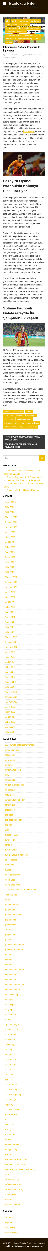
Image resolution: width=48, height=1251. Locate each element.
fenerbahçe (10, 880)
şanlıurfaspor (11, 1064)
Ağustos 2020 (11, 692)
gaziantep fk (10, 920)
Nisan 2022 (10, 597)
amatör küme (11, 780)
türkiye (8, 1154)
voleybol (8, 1199)
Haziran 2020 (11, 702)
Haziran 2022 (11, 587)
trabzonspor (10, 1134)
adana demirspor (12, 750)
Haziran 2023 (11, 527)
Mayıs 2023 (10, 532)
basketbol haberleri (13, 820)
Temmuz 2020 (11, 697)
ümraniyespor (11, 1194)
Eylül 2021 (9, 632)
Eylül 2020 (9, 687)
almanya (9, 765)
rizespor (8, 1055)
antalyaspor (10, 795)
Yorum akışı (10, 1227)
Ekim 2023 (9, 507)
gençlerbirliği (11, 925)
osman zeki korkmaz (30, 423)
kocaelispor (10, 1005)
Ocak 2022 (10, 612)
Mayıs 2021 (10, 652)
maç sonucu (10, 1015)
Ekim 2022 (9, 567)
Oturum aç (9, 1217)
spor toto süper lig (25, 39)
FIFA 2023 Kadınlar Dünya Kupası (20, 890)
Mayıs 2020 (10, 707)
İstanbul (19, 415)
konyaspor (9, 1010)
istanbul (8, 965)
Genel (8, 24)
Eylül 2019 (9, 732)
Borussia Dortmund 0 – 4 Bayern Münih (24, 477)
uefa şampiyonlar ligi (14, 1189)
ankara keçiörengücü (14, 785)
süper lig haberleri (13, 1109)
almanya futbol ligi (13, 770)
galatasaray (35, 21)
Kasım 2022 (10, 562)
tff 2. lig (8, 1129)
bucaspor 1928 (11, 835)
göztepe (8, 940)
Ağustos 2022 (11, 577)
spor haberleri (11, 39)
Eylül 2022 (9, 572)
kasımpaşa (10, 1000)
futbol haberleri (23, 21)
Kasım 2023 (10, 502)
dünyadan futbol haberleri (16, 855)
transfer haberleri (12, 1144)
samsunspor (10, 1059)
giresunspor (10, 935)
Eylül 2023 (9, 512)
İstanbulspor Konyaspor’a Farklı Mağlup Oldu (22, 438)
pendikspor (10, 1040)
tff (5, 1119)
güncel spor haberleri (14, 28)
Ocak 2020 (10, 727)
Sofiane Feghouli (11, 427)
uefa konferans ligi (13, 1184)
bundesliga (10, 840)
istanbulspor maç (30, 35)
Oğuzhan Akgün (12, 1024)
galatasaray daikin (13, 915)
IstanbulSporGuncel (33, 55)
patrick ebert (10, 1034)
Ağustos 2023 (11, 517)
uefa (7, 1174)
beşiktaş (8, 825)
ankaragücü (10, 790)
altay (7, 775)
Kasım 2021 (10, 622)
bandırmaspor (11, 805)
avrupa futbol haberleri (15, 800)
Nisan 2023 (10, 537)
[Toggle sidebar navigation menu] (4, 3)
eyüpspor (9, 870)
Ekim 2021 (9, 627)
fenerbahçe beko (12, 885)
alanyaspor (10, 760)
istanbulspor (10, 32)
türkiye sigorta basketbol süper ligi (20, 1169)
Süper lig (37, 39)
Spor (40, 35)
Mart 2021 (9, 662)
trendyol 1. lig (11, 1149)
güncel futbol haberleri (21, 24)
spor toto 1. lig (11, 1089)
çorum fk (8, 845)
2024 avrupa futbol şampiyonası (19, 745)
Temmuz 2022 (11, 582)
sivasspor (9, 1074)
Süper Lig (24, 427)
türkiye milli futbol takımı (15, 1164)
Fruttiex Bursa (11, 895)
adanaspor (9, 755)
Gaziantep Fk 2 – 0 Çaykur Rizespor (23, 490)
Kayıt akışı (9, 1222)
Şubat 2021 (10, 667)
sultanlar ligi (10, 1099)
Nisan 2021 (10, 657)
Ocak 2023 (10, 552)
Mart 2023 (9, 542)
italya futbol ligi (11, 995)
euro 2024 (9, 865)
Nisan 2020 (10, 712)
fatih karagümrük (12, 875)
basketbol (9, 815)
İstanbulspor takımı (12, 423)
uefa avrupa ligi (12, 1179)
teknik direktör (11, 1114)
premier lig (9, 1045)
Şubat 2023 (10, 547)
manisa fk (9, 1020)
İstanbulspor (21, 32)
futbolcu (29, 412)
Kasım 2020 (10, 682)
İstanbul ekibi (30, 415)
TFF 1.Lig (9, 1124)
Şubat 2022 (10, 607)
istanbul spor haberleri (32, 28)
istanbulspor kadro (24, 419)
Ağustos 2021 (11, 637)
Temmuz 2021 (11, 642)
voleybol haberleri (13, 1204)
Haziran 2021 (11, 647)
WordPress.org (11, 1232)
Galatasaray (9, 415)
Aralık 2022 (10, 557)
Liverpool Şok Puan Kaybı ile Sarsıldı (23, 480)
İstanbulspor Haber (22, 3)
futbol (14, 21)
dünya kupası (11, 850)
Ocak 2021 (10, 672)
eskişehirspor (11, 860)
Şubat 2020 (10, 722)
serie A (8, 1069)
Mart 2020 (9, 717)
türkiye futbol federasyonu (16, 1159)
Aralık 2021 (10, 617)
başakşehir (10, 810)
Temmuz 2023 (11, 522)
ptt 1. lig (8, 1049)
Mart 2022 (9, 602)
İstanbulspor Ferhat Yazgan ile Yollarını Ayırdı (20, 445)
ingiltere (8, 955)
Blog (7, 21)
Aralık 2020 (10, 677)
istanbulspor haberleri (14, 35)
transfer (9, 42)
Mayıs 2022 (10, 592)
